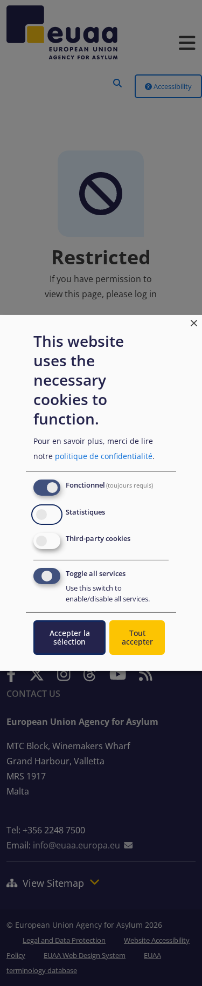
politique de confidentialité (103, 456)
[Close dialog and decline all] (194, 321)
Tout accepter (137, 637)
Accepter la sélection (70, 637)
